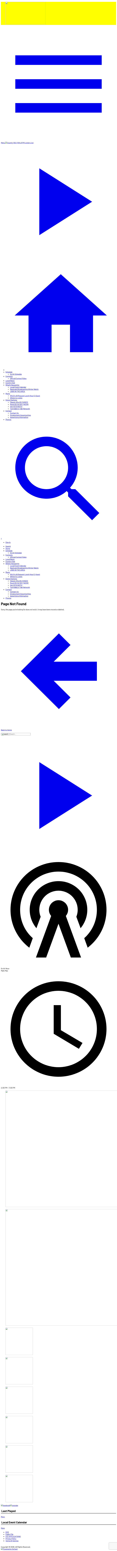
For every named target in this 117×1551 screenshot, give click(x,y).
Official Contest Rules (18, 378)
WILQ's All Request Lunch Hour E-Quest (25, 396)
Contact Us (14, 413)
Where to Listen (16, 398)
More (3, 1517)
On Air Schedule (16, 374)
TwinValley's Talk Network (20, 409)
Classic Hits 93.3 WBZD (19, 402)
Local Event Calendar (18, 387)
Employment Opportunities (20, 415)
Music (7, 393)
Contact (8, 411)
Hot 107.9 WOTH (16, 406)
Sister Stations (11, 400)
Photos (8, 419)
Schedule (8, 372)
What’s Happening (12, 385)
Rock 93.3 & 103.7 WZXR (19, 404)
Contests (9, 376)
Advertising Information (19, 417)
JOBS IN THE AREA (17, 391)
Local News (10, 380)
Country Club (10, 383)
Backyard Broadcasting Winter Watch (24, 389)
